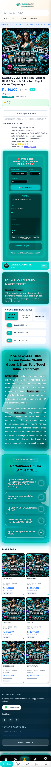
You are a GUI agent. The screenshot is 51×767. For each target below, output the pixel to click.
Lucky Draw (11, 316)
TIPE (31, 170)
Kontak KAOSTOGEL (11, 736)
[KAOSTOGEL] (25, 4)
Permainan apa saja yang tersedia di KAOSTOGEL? (20, 521)
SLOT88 (33, 18)
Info (43, 266)
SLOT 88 (30, 24)
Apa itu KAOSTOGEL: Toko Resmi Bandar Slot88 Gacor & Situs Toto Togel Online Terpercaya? (22, 483)
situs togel (19, 413)
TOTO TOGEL (19, 24)
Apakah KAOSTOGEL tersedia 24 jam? (22, 509)
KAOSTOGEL (10, 18)
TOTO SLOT (40, 24)
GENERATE (25, 188)
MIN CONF (15, 178)
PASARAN (15, 170)
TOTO (23, 18)
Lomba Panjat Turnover (25, 316)
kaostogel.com (30, 147)
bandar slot (33, 391)
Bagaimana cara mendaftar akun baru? (20, 497)
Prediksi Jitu (39, 317)
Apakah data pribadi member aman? (21, 533)
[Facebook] (4, 720)
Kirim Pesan (13, 708)
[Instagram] (10, 720)
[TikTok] (17, 720)
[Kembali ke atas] (46, 749)
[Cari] (5, 13)
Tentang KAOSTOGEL (12, 732)
